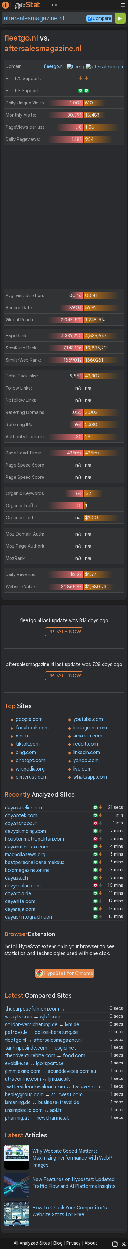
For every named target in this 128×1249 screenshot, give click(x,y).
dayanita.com (20, 901)
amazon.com (87, 736)
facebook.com (32, 728)
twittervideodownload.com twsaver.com (53, 1087)
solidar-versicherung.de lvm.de (42, 1024)
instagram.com (90, 728)
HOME (54, 5)
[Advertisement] (64, 219)
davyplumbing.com (25, 831)
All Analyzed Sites (32, 1243)
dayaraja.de (18, 894)
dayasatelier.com (24, 808)
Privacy (73, 1243)
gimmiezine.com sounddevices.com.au (50, 1071)
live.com (82, 769)
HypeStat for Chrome (68, 973)
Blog (58, 1243)
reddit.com (85, 744)
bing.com (26, 752)
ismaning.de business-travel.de (42, 1102)
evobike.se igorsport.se (34, 1063)
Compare (102, 18)
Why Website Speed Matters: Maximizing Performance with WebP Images (72, 1158)
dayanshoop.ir (21, 823)
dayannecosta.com (26, 847)
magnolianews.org (25, 855)
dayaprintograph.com (29, 917)
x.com (23, 736)
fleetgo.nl (54, 66)
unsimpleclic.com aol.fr (33, 1110)
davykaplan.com (23, 886)
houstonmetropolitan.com (34, 839)
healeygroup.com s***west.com (44, 1095)
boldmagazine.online (27, 870)
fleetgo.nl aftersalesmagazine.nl (43, 1040)
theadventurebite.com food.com (45, 1056)
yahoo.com (86, 760)
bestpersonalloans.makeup (35, 862)
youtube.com (88, 719)
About (91, 1243)
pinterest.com (32, 777)
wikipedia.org (30, 769)
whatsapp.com (90, 777)
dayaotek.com (21, 816)
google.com (29, 719)
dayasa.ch (16, 878)
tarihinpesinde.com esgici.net (40, 1048)
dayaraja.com (20, 909)
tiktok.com (28, 744)
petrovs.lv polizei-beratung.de (41, 1032)
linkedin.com (86, 752)
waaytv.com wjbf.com (32, 1017)
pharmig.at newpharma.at (37, 1118)
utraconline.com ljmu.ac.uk (37, 1079)
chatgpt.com (30, 760)
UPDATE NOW (64, 631)
